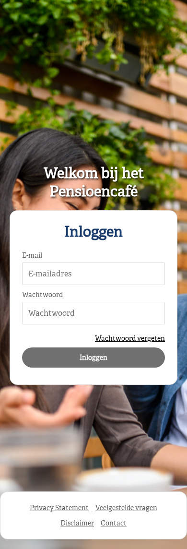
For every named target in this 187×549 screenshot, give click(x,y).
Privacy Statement (59, 507)
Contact (114, 523)
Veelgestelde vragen (126, 507)
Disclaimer (77, 523)
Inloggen (93, 357)
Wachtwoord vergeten (130, 338)
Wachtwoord (42, 294)
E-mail (32, 255)
